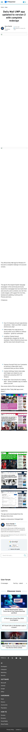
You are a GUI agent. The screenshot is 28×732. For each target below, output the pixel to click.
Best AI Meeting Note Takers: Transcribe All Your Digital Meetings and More (14, 611)
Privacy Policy (10, 729)
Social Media (4, 721)
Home (2, 7)
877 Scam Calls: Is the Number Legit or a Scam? (14, 626)
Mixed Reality (4, 724)
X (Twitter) (12, 658)
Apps (6, 7)
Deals (2, 699)
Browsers (3, 718)
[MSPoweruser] (10, 2)
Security (3, 675)
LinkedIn (20, 658)
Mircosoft (3, 683)
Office (2, 692)
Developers (4, 666)
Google (3, 689)
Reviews (3, 715)
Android (3, 686)
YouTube (16, 658)
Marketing (3, 672)
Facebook (8, 658)
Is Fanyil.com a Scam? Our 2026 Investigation (14, 619)
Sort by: (15, 583)
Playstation (4, 708)
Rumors (3, 702)
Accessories (4, 705)
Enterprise (4, 669)
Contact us (18, 729)
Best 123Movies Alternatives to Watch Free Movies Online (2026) (14, 647)
